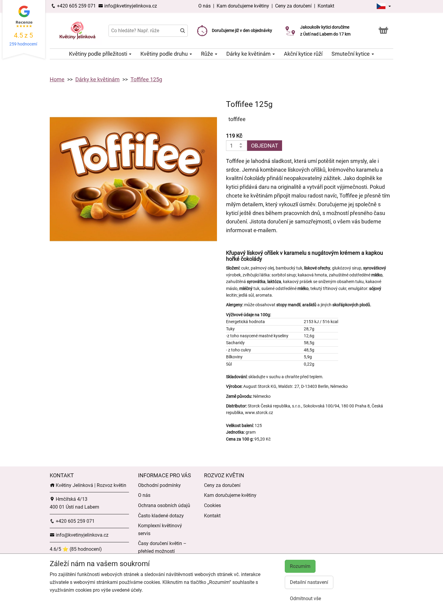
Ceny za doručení (293, 6)
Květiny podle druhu (164, 54)
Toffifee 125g (146, 79)
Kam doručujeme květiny (243, 6)
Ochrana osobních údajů (164, 505)
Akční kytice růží (303, 54)
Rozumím (300, 566)
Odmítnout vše (305, 598)
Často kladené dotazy (161, 516)
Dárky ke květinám (249, 54)
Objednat (264, 145)
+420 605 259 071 (76, 6)
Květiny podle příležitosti (98, 54)
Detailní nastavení (309, 582)
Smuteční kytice (351, 54)
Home (57, 79)
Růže (207, 54)
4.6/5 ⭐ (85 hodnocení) (76, 549)
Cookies (212, 505)
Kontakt (326, 6)
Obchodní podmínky (159, 485)
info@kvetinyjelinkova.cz (130, 6)
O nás (205, 6)
